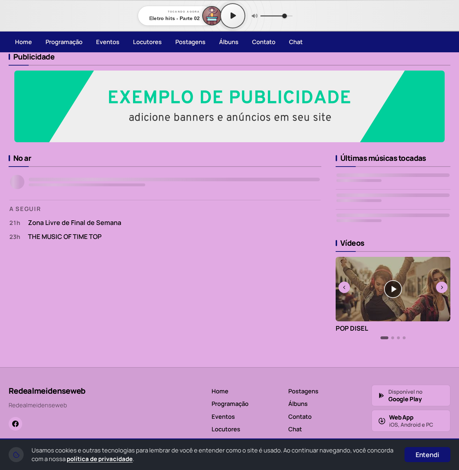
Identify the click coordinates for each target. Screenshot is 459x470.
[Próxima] (442, 287)
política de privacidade (100, 459)
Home (23, 42)
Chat (296, 42)
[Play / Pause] (232, 15)
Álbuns (228, 42)
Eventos (107, 42)
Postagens (190, 42)
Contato (263, 42)
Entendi (427, 454)
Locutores (147, 42)
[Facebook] (15, 424)
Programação (64, 42)
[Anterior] (344, 287)
